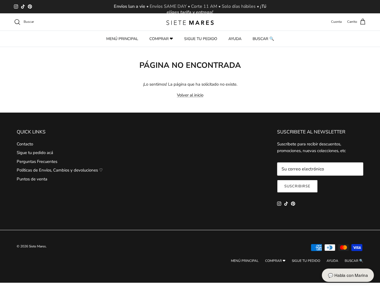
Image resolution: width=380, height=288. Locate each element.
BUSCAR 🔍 (263, 38)
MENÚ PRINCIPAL (122, 38)
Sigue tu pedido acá (35, 152)
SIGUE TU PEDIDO (200, 38)
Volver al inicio (190, 95)
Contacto (25, 144)
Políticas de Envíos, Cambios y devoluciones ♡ (60, 170)
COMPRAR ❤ (161, 38)
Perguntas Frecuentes (37, 161)
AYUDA (234, 38)
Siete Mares (37, 246)
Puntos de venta (32, 179)
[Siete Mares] (190, 22)
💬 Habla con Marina (348, 275)
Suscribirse (297, 186)
